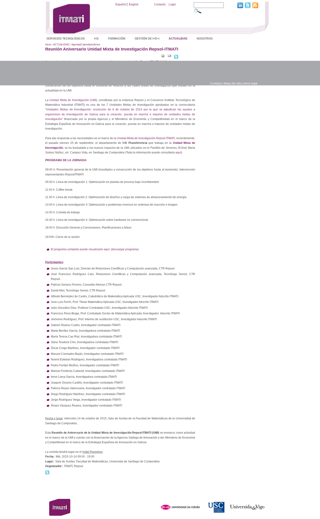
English (133, 4)
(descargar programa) (125, 249)
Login (172, 4)
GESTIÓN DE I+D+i (147, 38)
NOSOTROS (205, 38)
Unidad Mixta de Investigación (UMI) (73, 100)
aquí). (179, 152)
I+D (96, 38)
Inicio (48, 44)
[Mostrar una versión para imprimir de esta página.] (163, 55)
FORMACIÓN (116, 38)
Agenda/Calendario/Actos (85, 44)
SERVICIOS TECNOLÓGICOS (65, 38)
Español (120, 4)
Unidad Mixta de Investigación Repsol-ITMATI (146, 138)
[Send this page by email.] (169, 55)
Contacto (160, 4)
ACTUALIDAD (178, 38)
